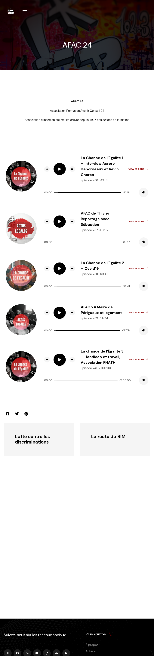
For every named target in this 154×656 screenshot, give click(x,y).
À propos (91, 645)
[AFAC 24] (26, 414)
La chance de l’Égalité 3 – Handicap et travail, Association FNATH (102, 357)
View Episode (136, 169)
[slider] (87, 192)
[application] (96, 192)
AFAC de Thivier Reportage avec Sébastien (95, 219)
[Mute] (143, 192)
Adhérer (91, 651)
